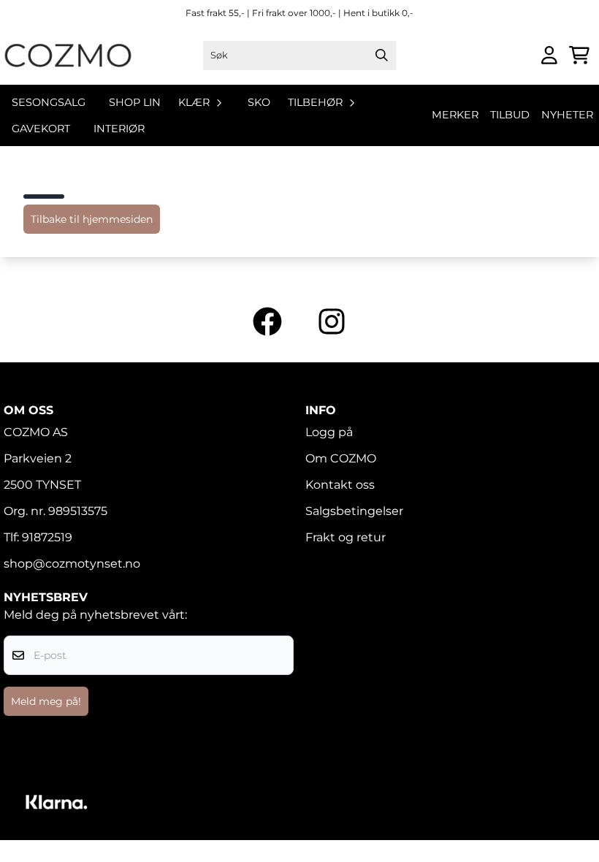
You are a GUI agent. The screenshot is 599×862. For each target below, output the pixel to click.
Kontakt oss (340, 485)
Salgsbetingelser (354, 511)
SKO (259, 102)
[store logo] (68, 55)
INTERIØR (119, 128)
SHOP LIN (135, 102)
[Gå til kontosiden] (549, 55)
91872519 (47, 537)
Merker (455, 114)
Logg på (329, 432)
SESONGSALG (48, 102)
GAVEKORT (41, 128)
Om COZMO (340, 458)
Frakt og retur (345, 537)
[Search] (381, 55)
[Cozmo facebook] (267, 321)
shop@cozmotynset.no (72, 564)
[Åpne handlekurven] (579, 55)
